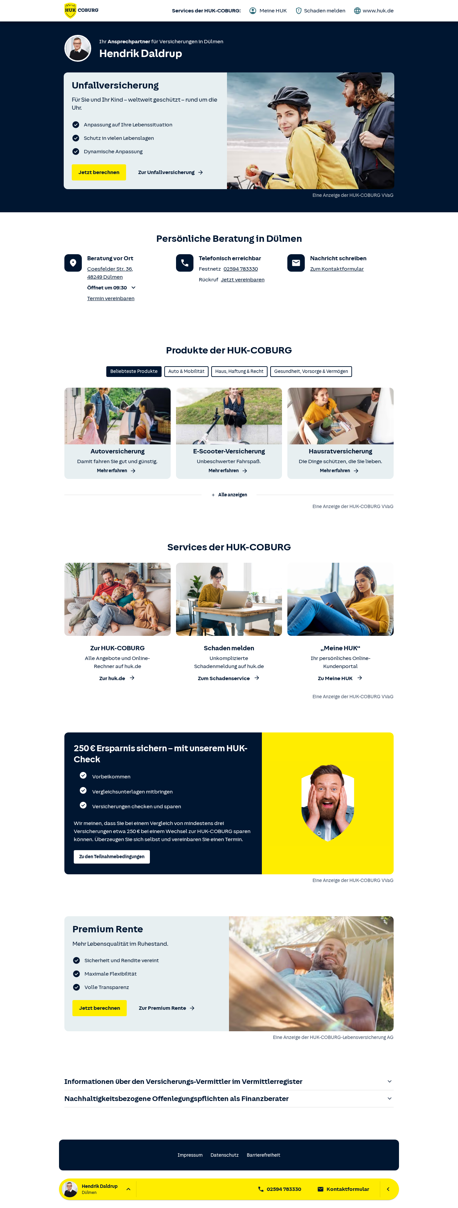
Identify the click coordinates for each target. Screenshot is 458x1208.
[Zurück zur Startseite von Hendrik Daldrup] (81, 11)
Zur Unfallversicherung (166, 172)
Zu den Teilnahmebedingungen (112, 856)
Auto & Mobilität (186, 371)
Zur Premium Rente (162, 1008)
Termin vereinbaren (110, 298)
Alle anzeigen (232, 494)
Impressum (190, 1155)
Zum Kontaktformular (337, 269)
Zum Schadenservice (224, 678)
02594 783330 (241, 269)
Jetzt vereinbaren (243, 280)
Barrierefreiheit (263, 1155)
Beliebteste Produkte (134, 371)
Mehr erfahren (112, 470)
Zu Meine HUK (335, 678)
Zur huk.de (112, 678)
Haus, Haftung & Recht (239, 371)
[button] (112, 288)
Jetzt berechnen (98, 172)
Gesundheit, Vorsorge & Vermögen (311, 371)
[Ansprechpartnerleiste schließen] (388, 1189)
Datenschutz (225, 1155)
